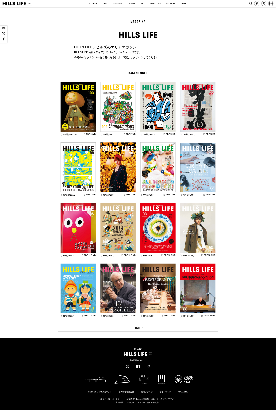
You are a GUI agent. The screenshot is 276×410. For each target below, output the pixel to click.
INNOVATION (155, 3)
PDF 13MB (91, 134)
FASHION (93, 3)
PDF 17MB (131, 134)
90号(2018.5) (108, 316)
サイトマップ (165, 392)
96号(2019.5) (188, 195)
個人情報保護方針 (126, 392)
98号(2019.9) (108, 195)
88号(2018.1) (188, 316)
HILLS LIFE (17, 3)
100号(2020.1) (189, 134)
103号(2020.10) (70, 134)
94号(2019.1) (108, 255)
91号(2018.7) (68, 316)
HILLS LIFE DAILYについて (100, 392)
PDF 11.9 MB (170, 316)
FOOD (105, 3)
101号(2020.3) (149, 134)
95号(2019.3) (68, 255)
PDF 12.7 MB (90, 316)
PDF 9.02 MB (209, 316)
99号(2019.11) (69, 195)
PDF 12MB (171, 134)
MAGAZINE (183, 392)
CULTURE (131, 3)
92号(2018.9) (188, 255)
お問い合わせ (147, 392)
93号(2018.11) (149, 255)
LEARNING (170, 3)
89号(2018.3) (148, 316)
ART (142, 3)
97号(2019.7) (148, 195)
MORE (138, 327)
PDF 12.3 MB (90, 255)
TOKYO (184, 3)
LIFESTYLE (117, 3)
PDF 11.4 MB (130, 316)
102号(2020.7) (109, 134)
